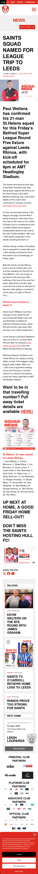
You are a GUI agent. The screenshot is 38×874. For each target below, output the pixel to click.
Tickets (20, 2)
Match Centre (19, 749)
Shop (13, 2)
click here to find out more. (15, 205)
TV (8, 2)
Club (3, 2)
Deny (19, 860)
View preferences (19, 866)
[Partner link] (10, 766)
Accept (19, 854)
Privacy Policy (19, 871)
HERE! (27, 411)
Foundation (30, 2)
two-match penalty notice (17, 344)
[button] (35, 835)
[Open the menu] (34, 9)
